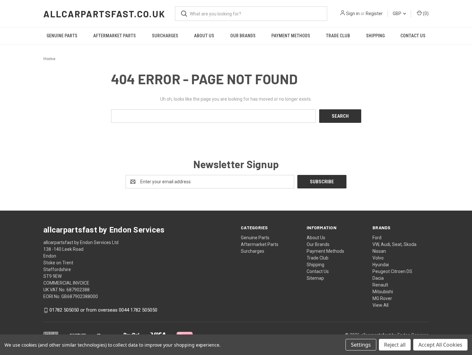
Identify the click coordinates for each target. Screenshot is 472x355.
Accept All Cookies (440, 344)
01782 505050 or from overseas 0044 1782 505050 (103, 310)
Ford (376, 237)
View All (380, 305)
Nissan (379, 251)
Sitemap (315, 278)
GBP (397, 13)
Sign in (353, 13)
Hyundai (380, 264)
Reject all (395, 344)
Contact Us (412, 35)
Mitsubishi (382, 291)
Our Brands (243, 35)
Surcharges (165, 35)
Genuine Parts (62, 35)
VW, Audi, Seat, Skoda (394, 244)
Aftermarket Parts (114, 35)
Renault (380, 284)
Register (374, 13)
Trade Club (338, 35)
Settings (361, 344)
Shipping (375, 35)
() (425, 13)
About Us (204, 35)
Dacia (378, 278)
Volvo (378, 257)
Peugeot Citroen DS (392, 271)
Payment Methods (290, 35)
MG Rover (382, 298)
